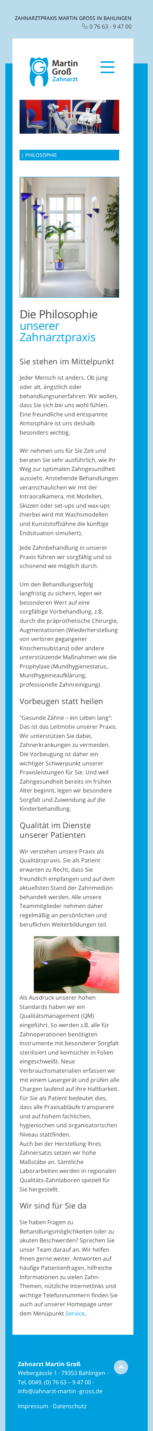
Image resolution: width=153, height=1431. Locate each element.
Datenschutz (69, 1406)
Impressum (33, 1406)
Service (75, 1313)
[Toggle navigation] (107, 72)
